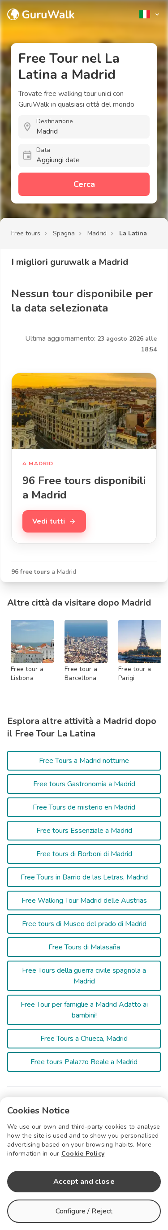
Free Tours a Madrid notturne (84, 761)
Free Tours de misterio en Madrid (84, 807)
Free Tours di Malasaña (84, 947)
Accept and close (83, 1182)
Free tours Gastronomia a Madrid (84, 784)
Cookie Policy (82, 1153)
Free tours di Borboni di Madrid (84, 854)
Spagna (64, 233)
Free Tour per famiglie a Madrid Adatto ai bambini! (84, 1010)
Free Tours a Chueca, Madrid (84, 1039)
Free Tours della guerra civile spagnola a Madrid (84, 976)
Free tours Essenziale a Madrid (84, 831)
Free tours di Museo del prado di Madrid (84, 924)
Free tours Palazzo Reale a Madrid (84, 1062)
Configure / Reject (84, 1211)
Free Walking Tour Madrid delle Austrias (84, 900)
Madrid (97, 233)
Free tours (25, 233)
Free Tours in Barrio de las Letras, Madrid (84, 877)
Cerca (84, 184)
